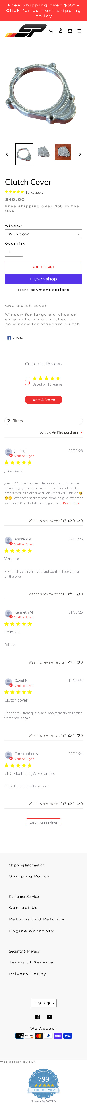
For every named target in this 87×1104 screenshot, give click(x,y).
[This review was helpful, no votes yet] (70, 520)
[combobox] (61, 432)
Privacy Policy (27, 974)
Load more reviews (43, 822)
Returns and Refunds (36, 919)
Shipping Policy (29, 876)
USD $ (42, 1003)
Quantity (15, 243)
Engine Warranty (31, 931)
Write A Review (44, 400)
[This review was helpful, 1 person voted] (70, 593)
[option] (24, 154)
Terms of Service (31, 962)
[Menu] (79, 30)
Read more (71, 503)
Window (13, 226)
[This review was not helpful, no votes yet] (78, 520)
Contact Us (23, 907)
